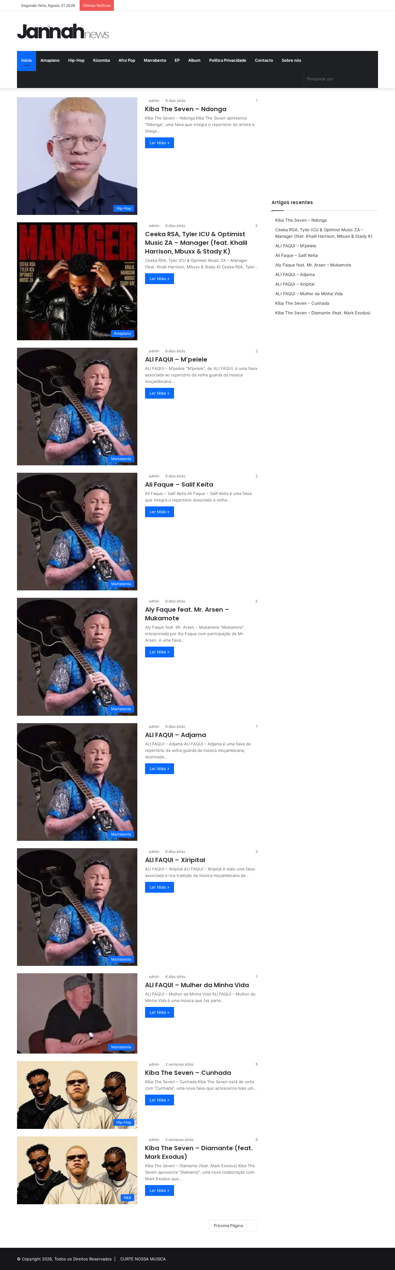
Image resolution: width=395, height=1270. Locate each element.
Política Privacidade (227, 60)
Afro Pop (126, 60)
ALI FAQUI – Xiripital (175, 860)
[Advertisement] (325, 140)
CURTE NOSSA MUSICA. (143, 1258)
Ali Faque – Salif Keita (179, 484)
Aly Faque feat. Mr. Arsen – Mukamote (313, 264)
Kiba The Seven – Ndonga (186, 109)
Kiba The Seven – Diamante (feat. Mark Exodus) (323, 312)
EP (177, 60)
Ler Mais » (159, 142)
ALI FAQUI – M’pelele (176, 359)
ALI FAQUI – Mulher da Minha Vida (197, 985)
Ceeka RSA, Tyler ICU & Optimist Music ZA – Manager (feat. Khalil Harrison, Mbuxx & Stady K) (196, 243)
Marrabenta (155, 60)
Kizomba (101, 60)
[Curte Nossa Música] (63, 31)
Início (26, 60)
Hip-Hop (76, 60)
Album (194, 60)
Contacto (264, 60)
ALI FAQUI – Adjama (175, 735)
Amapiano (50, 60)
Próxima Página (228, 1225)
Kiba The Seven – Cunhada (188, 1072)
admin (154, 100)
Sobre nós (291, 60)
